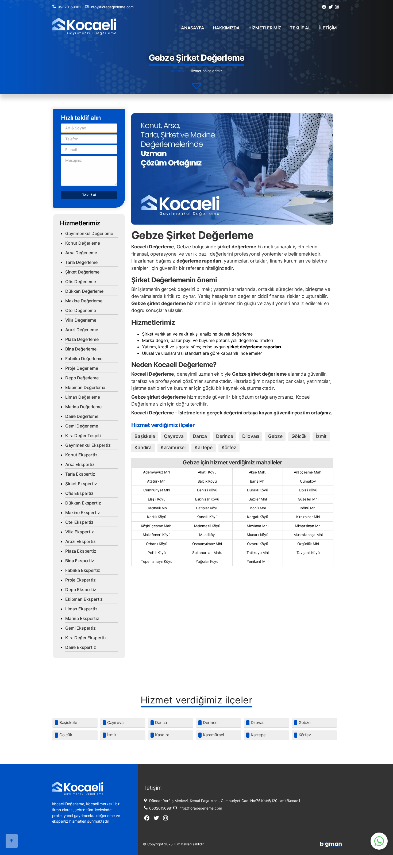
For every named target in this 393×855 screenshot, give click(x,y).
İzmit (321, 436)
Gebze (275, 436)
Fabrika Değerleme (83, 358)
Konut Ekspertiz (81, 454)
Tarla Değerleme (81, 262)
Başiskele (144, 436)
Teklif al (300, 27)
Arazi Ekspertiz (80, 541)
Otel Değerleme (80, 310)
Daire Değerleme (81, 416)
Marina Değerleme (83, 406)
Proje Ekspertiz (80, 580)
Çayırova (174, 436)
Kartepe (204, 447)
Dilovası (250, 436)
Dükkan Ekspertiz (83, 503)
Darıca (200, 436)
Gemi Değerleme (81, 426)
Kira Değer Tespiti (83, 435)
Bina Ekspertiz (79, 560)
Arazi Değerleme (81, 329)
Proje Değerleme (81, 368)
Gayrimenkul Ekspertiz (88, 445)
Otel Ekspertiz (79, 522)
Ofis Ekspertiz (79, 493)
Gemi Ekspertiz (80, 628)
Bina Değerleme (81, 349)
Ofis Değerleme (80, 281)
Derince (224, 436)
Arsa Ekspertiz (80, 464)
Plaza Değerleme (82, 339)
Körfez (229, 447)
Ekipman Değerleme (85, 387)
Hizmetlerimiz (264, 27)
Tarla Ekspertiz (80, 474)
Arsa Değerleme (81, 252)
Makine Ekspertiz (82, 512)
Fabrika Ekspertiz (82, 570)
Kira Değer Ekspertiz (86, 637)
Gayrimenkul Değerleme (89, 233)
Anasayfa (192, 27)
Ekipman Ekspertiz (84, 599)
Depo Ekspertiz (80, 589)
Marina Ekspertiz (82, 618)
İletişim (328, 27)
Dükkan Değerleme (84, 291)
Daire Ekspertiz (80, 647)
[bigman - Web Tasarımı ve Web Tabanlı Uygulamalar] (331, 846)
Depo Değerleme (82, 377)
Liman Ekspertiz (81, 608)
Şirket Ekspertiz (81, 483)
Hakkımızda (226, 27)
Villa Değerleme (80, 320)
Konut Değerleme (82, 243)
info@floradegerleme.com (112, 7)
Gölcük (299, 436)
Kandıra (143, 447)
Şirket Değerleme (82, 272)
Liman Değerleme (82, 397)
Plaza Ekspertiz (80, 551)
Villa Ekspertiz (79, 531)
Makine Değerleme (83, 300)
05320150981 (69, 7)
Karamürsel (173, 447)
